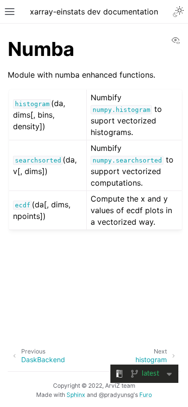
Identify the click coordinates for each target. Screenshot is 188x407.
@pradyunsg (116, 394)
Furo (145, 394)
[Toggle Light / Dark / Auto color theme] (178, 11)
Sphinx (76, 394)
